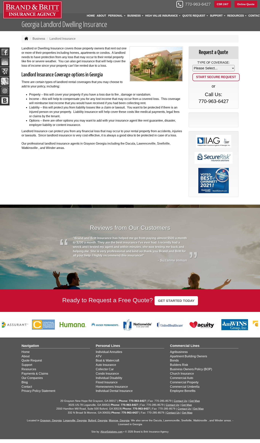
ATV (99, 356)
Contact (27, 386)
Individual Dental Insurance (114, 390)
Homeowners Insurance (112, 386)
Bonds (174, 360)
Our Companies (32, 378)
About (101, 15)
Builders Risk (179, 364)
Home (91, 15)
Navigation (30, 346)
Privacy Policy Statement (38, 390)
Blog (25, 382)
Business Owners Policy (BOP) (191, 369)
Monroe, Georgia (119, 420)
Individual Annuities (109, 352)
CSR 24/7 (222, 4)
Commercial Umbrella (184, 386)
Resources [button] (236, 15)
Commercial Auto (181, 378)
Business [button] (134, 15)
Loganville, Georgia (75, 420)
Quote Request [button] (194, 15)
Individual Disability (109, 378)
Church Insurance (182, 373)
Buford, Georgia (97, 420)
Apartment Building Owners (188, 356)
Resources (29, 369)
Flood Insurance (107, 382)
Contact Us (180, 400)
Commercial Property (184, 382)
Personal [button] (116, 15)
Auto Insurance (106, 364)
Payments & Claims (35, 373)
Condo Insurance (107, 373)
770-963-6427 (198, 4)
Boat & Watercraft (107, 360)
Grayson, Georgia (51, 420)
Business (39, 38)
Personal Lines (108, 346)
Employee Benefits (182, 390)
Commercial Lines (184, 346)
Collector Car (105, 369)
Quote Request (32, 360)
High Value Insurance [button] (162, 15)
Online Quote (245, 4)
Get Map (194, 400)
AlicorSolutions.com (111, 431)
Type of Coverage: (213, 62)
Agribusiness (179, 352)
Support (27, 364)
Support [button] (216, 15)
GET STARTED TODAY (176, 301)
